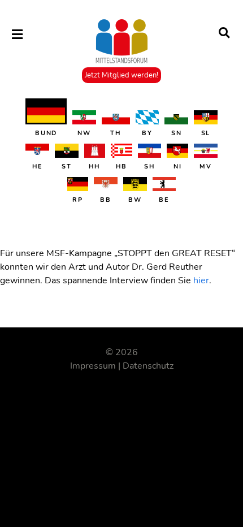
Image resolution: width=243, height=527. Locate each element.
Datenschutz (148, 366)
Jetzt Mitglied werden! (121, 75)
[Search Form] (224, 34)
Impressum (93, 366)
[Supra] (121, 43)
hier (201, 280)
